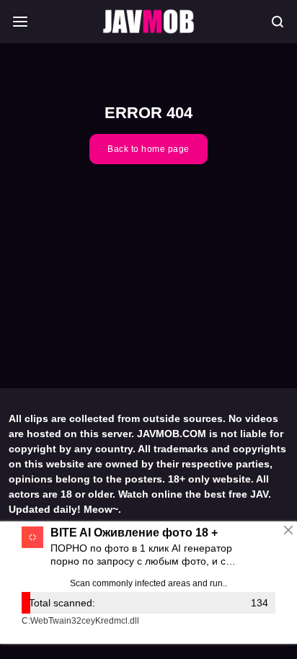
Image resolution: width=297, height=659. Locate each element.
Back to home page (148, 149)
